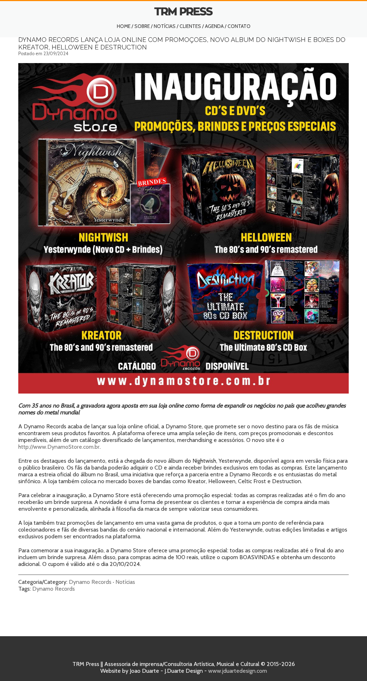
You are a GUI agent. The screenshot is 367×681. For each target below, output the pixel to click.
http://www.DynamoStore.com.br (59, 446)
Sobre (142, 26)
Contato (239, 26)
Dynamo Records (90, 581)
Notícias (165, 26)
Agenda (214, 26)
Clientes (190, 26)
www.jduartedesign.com (237, 670)
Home (123, 26)
